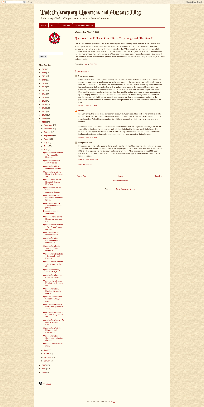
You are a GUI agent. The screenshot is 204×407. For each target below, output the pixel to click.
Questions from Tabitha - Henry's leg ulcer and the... (53, 219)
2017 (44, 90)
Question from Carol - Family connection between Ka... (52, 240)
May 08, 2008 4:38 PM (87, 137)
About (53, 25)
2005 (44, 372)
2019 (44, 83)
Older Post (158, 176)
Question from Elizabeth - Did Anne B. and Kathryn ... (53, 256)
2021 (44, 76)
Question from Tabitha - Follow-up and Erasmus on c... (52, 330)
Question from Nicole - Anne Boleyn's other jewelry (52, 205)
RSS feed (46, 384)
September (48, 136)
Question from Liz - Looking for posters (52, 167)
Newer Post (81, 176)
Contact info (65, 25)
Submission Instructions (84, 25)
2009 (44, 118)
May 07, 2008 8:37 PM (87, 105)
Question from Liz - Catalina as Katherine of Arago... (53, 338)
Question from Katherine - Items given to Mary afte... (53, 264)
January (47, 361)
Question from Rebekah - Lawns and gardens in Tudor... (53, 306)
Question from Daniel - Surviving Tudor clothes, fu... (52, 248)
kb (79, 111)
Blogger (113, 401)
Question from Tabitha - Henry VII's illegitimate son (53, 174)
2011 (44, 111)
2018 (44, 87)
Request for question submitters (51, 212)
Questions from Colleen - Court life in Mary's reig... (53, 299)
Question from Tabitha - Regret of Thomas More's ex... (52, 182)
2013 (44, 104)
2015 (44, 97)
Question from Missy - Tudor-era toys (52, 271)
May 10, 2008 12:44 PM (88, 159)
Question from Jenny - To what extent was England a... (53, 322)
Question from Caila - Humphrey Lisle (51, 233)
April (46, 350)
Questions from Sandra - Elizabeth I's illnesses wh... (53, 283)
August (47, 139)
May (46, 150)
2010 (44, 115)
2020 (44, 80)
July (46, 143)
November (48, 129)
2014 (44, 101)
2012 (44, 108)
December (48, 125)
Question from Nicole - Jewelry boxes (52, 162)
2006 (44, 369)
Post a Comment (85, 165)
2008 (44, 122)
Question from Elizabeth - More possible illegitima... (53, 155)
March (47, 354)
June (46, 146)
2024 (44, 69)
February (48, 357)
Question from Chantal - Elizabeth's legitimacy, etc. (53, 314)
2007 (44, 365)
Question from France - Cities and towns (52, 276)
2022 (44, 73)
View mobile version (120, 181)
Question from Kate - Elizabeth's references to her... (53, 197)
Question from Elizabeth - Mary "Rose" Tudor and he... (53, 227)
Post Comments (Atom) (125, 189)
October (47, 132)
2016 (44, 94)
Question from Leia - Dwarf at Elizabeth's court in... (52, 291)
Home (43, 25)
